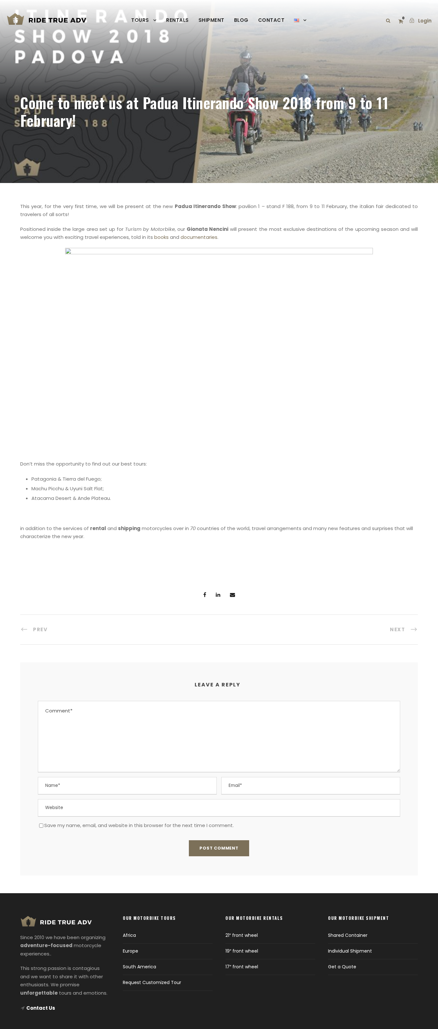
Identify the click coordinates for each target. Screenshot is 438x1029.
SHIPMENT (211, 20)
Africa (129, 935)
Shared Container (347, 935)
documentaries (199, 237)
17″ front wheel (241, 967)
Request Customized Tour (152, 982)
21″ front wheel (241, 935)
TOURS (140, 20)
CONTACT (271, 20)
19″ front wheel (241, 951)
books (162, 237)
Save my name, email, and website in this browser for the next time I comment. (139, 825)
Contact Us (40, 1008)
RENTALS (177, 20)
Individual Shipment (350, 951)
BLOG (241, 20)
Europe (130, 951)
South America (139, 967)
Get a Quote (342, 967)
